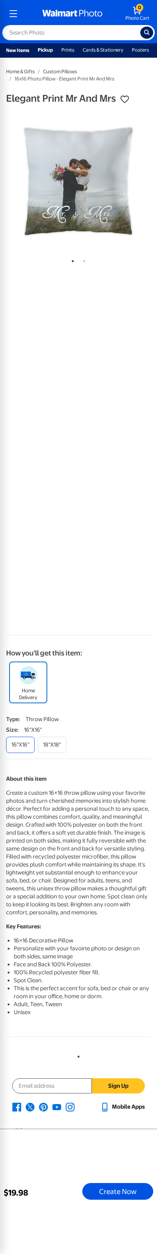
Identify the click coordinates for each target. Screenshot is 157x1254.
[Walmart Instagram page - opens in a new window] (70, 1106)
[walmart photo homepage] (72, 14)
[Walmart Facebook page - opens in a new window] (16, 1106)
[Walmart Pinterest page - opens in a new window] (43, 1106)
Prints (67, 50)
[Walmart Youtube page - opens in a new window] (56, 1106)
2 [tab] (83, 259)
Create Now (117, 1191)
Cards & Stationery (103, 50)
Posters (140, 50)
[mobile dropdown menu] (13, 14)
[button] (124, 99)
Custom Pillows (60, 71)
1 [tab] (71, 259)
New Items (17, 50)
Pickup (45, 50)
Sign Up (118, 1085)
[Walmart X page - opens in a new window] (30, 1106)
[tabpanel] (78, 181)
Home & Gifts (20, 71)
